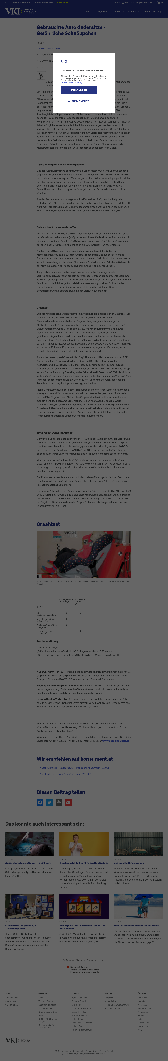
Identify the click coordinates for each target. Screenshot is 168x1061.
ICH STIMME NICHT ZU (79, 101)
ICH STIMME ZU (79, 90)
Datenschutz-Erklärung (71, 82)
